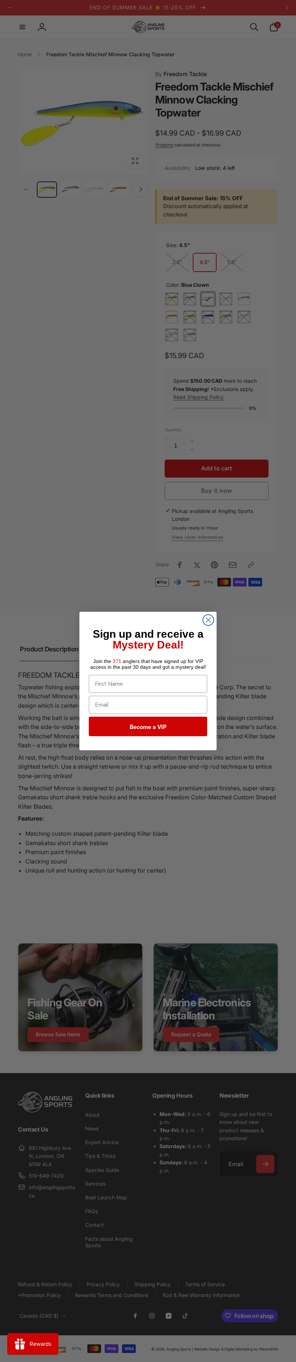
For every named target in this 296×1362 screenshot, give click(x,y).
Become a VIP (148, 726)
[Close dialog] (208, 620)
